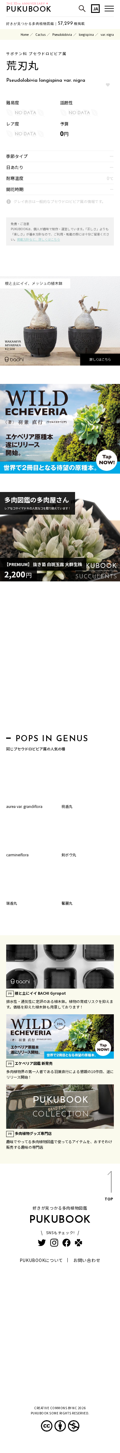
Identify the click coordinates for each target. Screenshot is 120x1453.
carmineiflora (17, 854)
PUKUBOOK (29, 9)
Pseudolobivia (62, 34)
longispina (86, 34)
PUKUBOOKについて (41, 1260)
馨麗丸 (67, 903)
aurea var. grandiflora (24, 806)
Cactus (40, 34)
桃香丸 (67, 806)
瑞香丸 (11, 903)
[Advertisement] (60, 659)
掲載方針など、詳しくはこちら (38, 239)
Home (25, 34)
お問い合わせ (86, 1260)
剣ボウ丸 (69, 854)
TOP (109, 1198)
